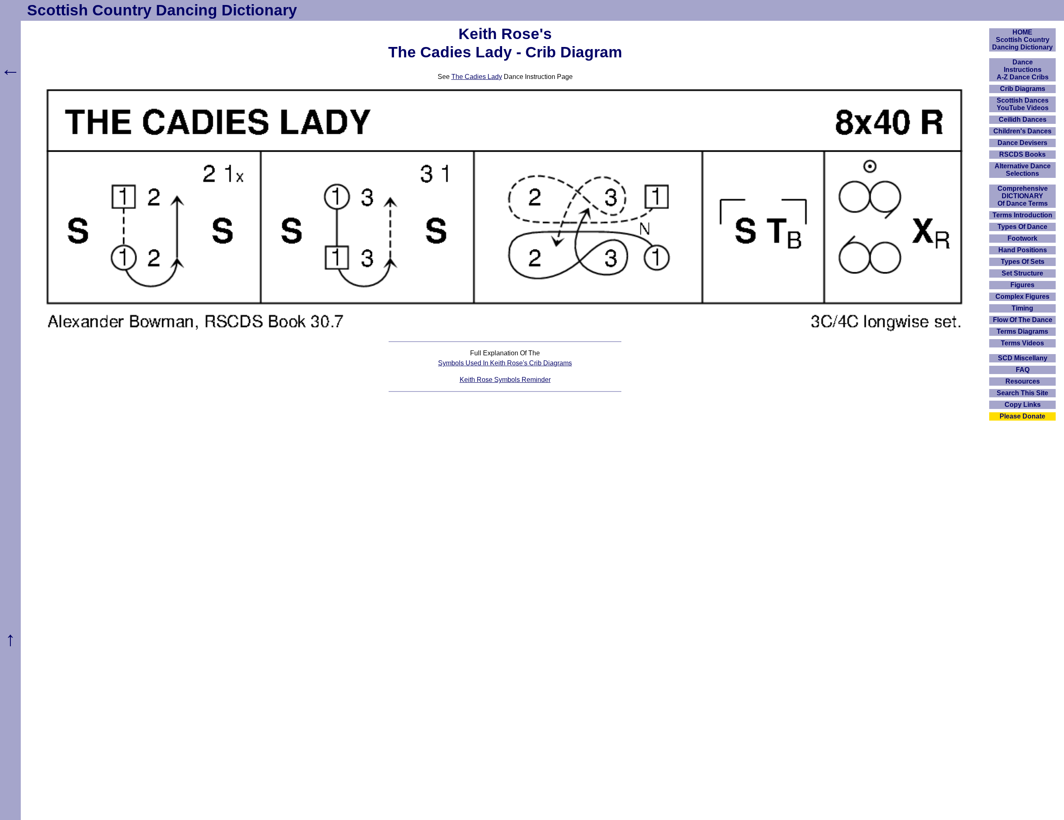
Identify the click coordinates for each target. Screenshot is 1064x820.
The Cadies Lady (476, 76)
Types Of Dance (1022, 226)
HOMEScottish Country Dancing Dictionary (1022, 40)
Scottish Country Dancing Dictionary (162, 10)
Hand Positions (1022, 250)
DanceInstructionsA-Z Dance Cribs (1023, 70)
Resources (1022, 381)
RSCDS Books (1022, 154)
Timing (1022, 308)
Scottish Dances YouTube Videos (1023, 104)
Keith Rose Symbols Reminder (505, 379)
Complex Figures (1022, 296)
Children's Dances (1022, 131)
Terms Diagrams (1022, 331)
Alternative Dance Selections (1023, 170)
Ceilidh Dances (1023, 119)
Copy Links (1023, 404)
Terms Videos (1022, 343)
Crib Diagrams (1022, 88)
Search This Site (1022, 392)
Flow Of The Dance (1022, 319)
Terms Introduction (1022, 215)
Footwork (1022, 238)
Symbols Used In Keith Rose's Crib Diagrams (505, 363)
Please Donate (1022, 416)
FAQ (1023, 369)
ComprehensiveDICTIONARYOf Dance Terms (1023, 196)
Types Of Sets (1022, 261)
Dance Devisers (1022, 142)
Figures (1022, 284)
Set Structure (1022, 273)
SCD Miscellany (1022, 358)
